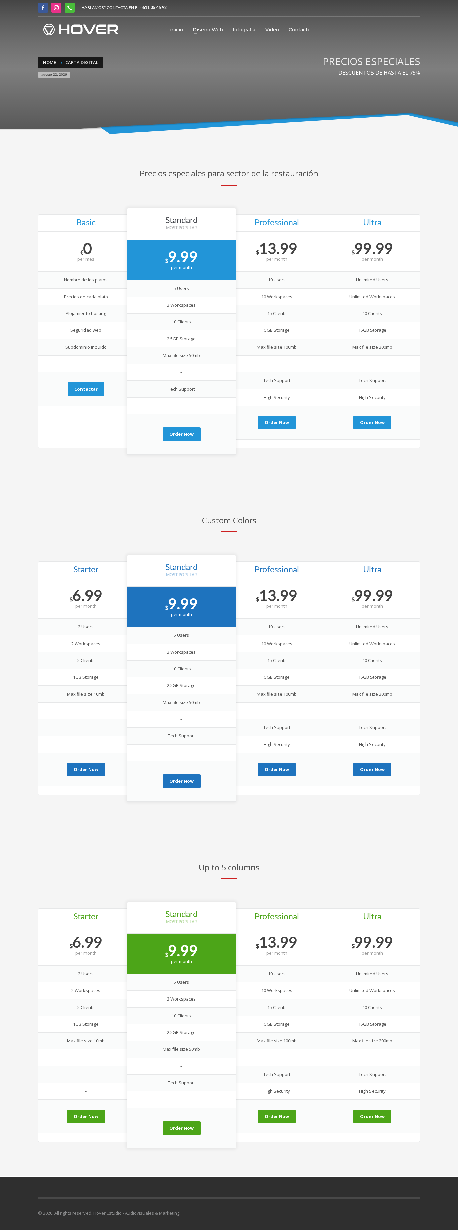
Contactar (86, 389)
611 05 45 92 (154, 8)
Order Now (181, 434)
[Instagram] (56, 8)
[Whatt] (70, 8)
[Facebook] (43, 8)
